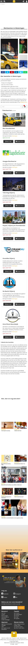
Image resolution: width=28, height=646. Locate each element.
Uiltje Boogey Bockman (19, 624)
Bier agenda (16, 618)
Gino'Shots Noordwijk (10, 324)
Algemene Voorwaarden (6, 624)
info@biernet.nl (23, 102)
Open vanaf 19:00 (7, 267)
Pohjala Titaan (17, 625)
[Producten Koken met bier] (20, 425)
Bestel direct (20, 141)
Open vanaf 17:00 (7, 169)
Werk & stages (4, 615)
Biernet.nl (6, 642)
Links (2, 626)
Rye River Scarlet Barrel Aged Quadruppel (19, 628)
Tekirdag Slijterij (9, 193)
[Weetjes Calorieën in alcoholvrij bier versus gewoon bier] (14, 507)
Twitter (5, 597)
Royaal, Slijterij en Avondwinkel (14, 225)
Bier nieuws (16, 615)
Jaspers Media (20, 642)
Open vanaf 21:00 (7, 333)
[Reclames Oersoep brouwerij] (7, 425)
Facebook (5, 594)
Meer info (8, 141)
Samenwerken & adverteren (5, 617)
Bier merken (16, 613)
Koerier (3, 4)
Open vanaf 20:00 (7, 300)
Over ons (3, 613)
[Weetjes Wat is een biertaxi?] (20, 491)
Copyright (3, 625)
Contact (3, 614)
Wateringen (14, 136)
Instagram (18, 594)
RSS (16, 597)
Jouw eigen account (5, 628)
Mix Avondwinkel (9, 128)
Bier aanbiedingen (18, 614)
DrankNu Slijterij (9, 258)
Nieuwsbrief (4, 629)
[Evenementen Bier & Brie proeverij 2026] (7, 458)
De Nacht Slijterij (9, 291)
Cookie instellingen (5, 619)
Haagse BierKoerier (9, 161)
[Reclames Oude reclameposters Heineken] (7, 491)
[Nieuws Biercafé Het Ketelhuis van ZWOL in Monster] (14, 474)
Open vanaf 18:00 (7, 202)
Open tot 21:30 (6, 137)
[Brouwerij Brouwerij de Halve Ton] (20, 458)
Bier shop (16, 617)
